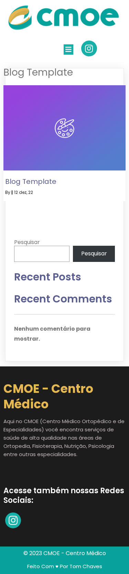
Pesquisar (27, 242)
